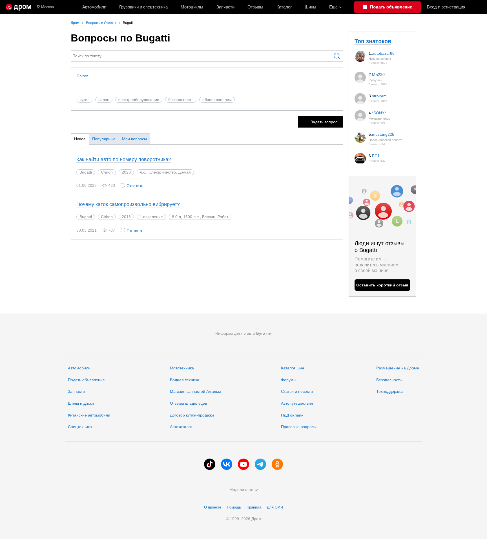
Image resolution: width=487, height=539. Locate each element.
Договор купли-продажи (192, 415)
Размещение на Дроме (397, 368)
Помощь (234, 507)
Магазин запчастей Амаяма (195, 391)
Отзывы (255, 7)
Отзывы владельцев (188, 403)
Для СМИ (275, 507)
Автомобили (94, 7)
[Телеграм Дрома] (260, 464)
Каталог (284, 7)
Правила (254, 507)
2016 (126, 216)
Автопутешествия (297, 403)
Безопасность (389, 380)
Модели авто (241, 489)
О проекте (212, 507)
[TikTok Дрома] (209, 464)
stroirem (379, 96)
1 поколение (151, 216)
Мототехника (182, 368)
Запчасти (225, 7)
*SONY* (379, 113)
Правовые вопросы (298, 426)
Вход (446, 7)
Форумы (288, 380)
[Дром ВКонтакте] (226, 464)
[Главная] (18, 7)
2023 (126, 172)
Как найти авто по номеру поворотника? (123, 159)
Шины (310, 7)
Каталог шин (292, 368)
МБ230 (378, 74)
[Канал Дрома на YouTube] (243, 464)
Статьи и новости (297, 391)
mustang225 (383, 134)
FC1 (376, 156)
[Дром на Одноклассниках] (277, 464)
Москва (47, 7)
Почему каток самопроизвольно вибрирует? (128, 204)
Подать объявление (86, 380)
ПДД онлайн (292, 415)
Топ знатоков (373, 41)
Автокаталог (181, 426)
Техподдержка (389, 391)
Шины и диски (81, 403)
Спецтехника (80, 426)
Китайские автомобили (89, 415)
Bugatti (85, 172)
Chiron (82, 76)
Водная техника (184, 380)
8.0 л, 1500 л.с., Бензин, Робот (200, 216)
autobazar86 (383, 53)
